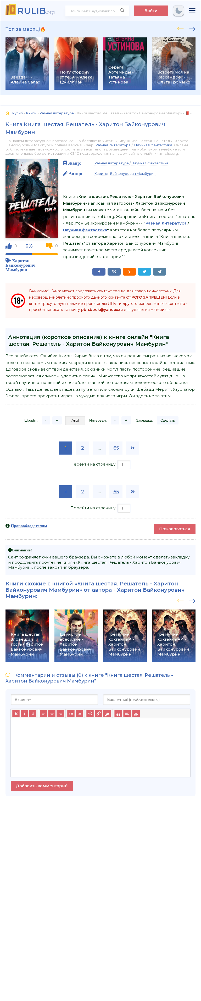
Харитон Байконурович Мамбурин (20, 265)
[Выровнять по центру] (51, 713)
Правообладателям (29, 526)
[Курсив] (24, 713)
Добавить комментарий (42, 785)
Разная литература (113, 145)
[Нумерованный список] (79, 713)
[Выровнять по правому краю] (60, 713)
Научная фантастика (153, 145)
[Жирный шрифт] (16, 713)
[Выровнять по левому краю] (43, 713)
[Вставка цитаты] (118, 713)
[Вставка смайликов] (90, 713)
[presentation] (180, 28)
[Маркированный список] (71, 713)
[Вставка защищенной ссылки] (107, 713)
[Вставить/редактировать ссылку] (98, 713)
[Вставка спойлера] (127, 713)
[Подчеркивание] (32, 713)
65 (116, 448)
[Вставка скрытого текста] (136, 713)
